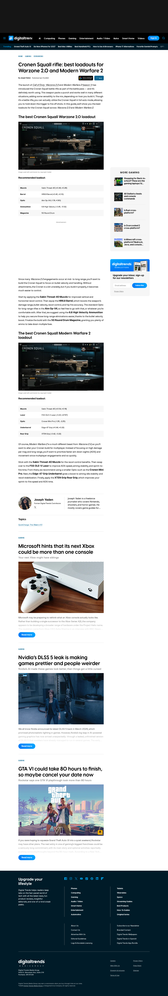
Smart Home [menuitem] (128, 38)
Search (163, 38)
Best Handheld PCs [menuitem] (82, 46)
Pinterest (92, 878)
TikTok (86, 878)
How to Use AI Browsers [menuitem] (103, 46)
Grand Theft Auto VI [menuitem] (22, 46)
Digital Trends (17, 42)
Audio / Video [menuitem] (103, 38)
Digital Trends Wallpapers (127, 934)
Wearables (121, 893)
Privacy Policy (119, 291)
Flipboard (102, 878)
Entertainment (77, 910)
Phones (74, 888)
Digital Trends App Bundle (127, 943)
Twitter (76, 878)
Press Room (137, 966)
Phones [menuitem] (61, 38)
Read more (27, 634)
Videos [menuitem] (141, 38)
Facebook (65, 878)
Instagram (71, 878)
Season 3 (87, 84)
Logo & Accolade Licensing (81, 943)
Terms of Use (114, 975)
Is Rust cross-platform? (130, 211)
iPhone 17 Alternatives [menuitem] (125, 46)
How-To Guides (123, 910)
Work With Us (115, 966)
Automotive (76, 914)
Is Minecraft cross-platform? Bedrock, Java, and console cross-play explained (134, 243)
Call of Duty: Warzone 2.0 (46, 84)
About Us (74, 925)
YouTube (81, 878)
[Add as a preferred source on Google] (85, 78)
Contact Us (75, 930)
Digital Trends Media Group (33, 986)
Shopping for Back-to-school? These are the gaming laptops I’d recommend (135, 182)
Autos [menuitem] (116, 38)
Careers (113, 961)
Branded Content (124, 930)
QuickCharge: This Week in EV (30, 525)
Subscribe (139, 285)
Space (119, 897)
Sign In (153, 38)
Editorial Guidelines (78, 938)
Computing (76, 893)
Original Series (123, 914)
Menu (4, 38)
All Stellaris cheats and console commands (133, 196)
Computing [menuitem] (49, 38)
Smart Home (76, 906)
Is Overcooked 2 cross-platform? (132, 227)
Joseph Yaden (25, 78)
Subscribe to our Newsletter (128, 925)
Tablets (120, 888)
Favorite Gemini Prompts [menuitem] (147, 46)
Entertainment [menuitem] (86, 38)
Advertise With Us (78, 934)
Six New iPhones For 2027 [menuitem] (44, 46)
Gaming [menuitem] (72, 38)
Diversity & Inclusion (117, 970)
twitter (35, 507)
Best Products (122, 906)
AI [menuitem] (40, 38)
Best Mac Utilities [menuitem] (65, 46)
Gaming (74, 897)
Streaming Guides (124, 901)
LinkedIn (97, 878)
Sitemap (136, 970)
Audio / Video (77, 901)
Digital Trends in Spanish (127, 938)
